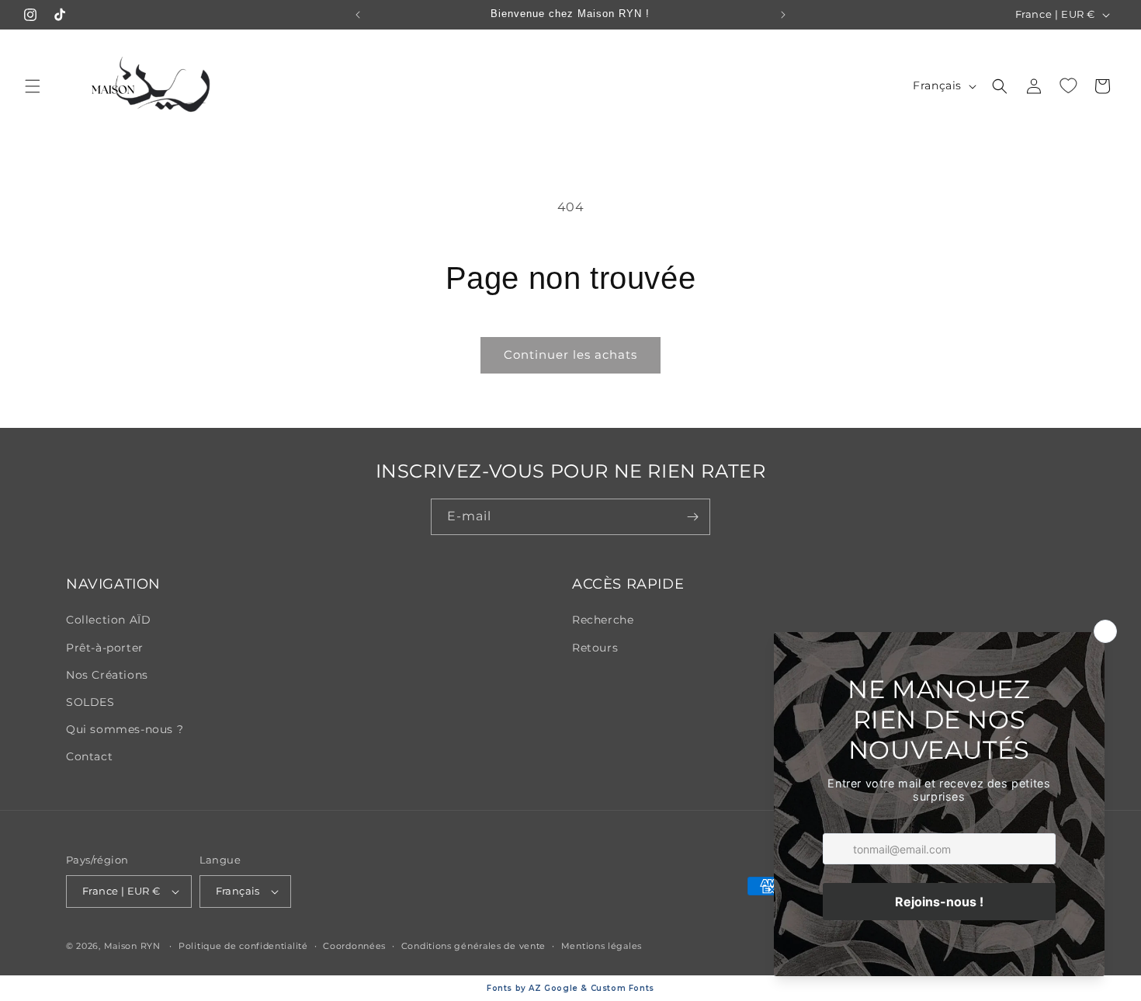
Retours (595, 648)
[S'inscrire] (692, 517)
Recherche (602, 620)
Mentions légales (601, 945)
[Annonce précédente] (358, 15)
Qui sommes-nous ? (124, 729)
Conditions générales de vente (473, 945)
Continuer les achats (570, 354)
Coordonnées (354, 945)
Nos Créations (107, 675)
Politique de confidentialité (243, 945)
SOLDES (90, 702)
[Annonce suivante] (783, 15)
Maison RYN (132, 945)
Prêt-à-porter (105, 648)
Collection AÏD (108, 620)
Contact (89, 756)
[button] (33, 86)
